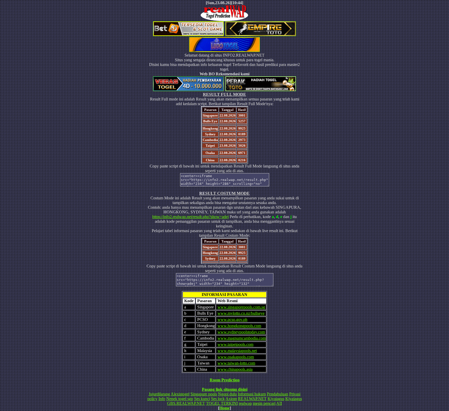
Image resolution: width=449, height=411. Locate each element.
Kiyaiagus (276, 398)
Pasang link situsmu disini (224, 389)
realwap (245, 403)
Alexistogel (180, 394)
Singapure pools (203, 394)
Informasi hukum (252, 394)
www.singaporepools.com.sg (241, 307)
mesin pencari (264, 403)
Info (162, 398)
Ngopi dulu (227, 394)
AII (279, 403)
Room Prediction (225, 380)
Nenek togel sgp (179, 398)
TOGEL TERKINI (222, 403)
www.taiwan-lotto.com (236, 363)
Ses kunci (202, 398)
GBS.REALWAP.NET (186, 403)
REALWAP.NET (252, 398)
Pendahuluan (277, 394)
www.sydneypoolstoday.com (241, 332)
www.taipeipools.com (235, 344)
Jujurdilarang (159, 394)
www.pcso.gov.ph (232, 319)
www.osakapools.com (235, 357)
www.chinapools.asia (235, 369)
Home (224, 408)
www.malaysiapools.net (237, 350)
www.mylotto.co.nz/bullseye (241, 313)
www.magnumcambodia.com (241, 338)
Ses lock (218, 398)
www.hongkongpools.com (239, 326)
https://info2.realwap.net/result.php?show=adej (190, 216)
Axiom (231, 398)
